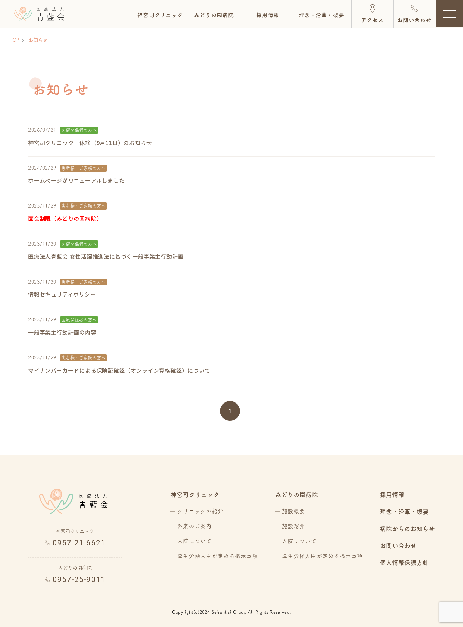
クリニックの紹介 (200, 511)
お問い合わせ (414, 20)
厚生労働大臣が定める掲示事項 (217, 556)
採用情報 (392, 495)
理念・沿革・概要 (404, 512)
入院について (194, 541)
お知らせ (37, 39)
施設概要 (293, 511)
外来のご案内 (194, 526)
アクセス (372, 20)
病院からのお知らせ (407, 529)
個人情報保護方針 (404, 563)
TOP (14, 39)
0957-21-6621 (79, 543)
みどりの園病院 (177, 48)
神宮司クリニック (194, 495)
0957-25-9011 (79, 579)
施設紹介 (293, 526)
